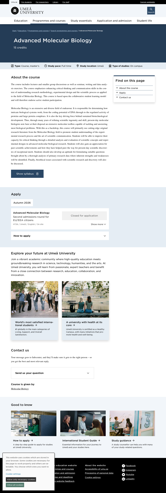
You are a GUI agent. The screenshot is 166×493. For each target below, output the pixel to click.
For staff (66, 2)
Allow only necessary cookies (21, 479)
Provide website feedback (61, 481)
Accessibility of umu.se (96, 469)
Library (55, 2)
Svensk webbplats (147, 2)
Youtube (130, 474)
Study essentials (81, 20)
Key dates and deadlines (60, 477)
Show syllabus (25, 173)
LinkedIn (130, 478)
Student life (144, 20)
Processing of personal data (99, 473)
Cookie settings (93, 477)
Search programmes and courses (64, 31)
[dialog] (28, 471)
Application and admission (114, 20)
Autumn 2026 (22, 202)
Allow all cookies (15, 485)
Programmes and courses (49, 20)
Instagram (131, 470)
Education (20, 20)
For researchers (42, 2)
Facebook (131, 465)
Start (14, 31)
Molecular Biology (20, 388)
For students (26, 2)
